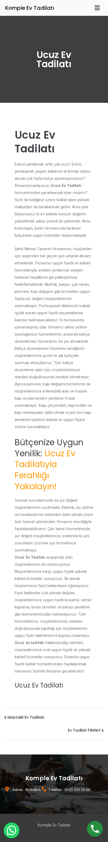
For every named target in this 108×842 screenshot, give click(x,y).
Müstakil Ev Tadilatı (26, 717)
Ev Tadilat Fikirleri (84, 730)
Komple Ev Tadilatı (29, 8)
